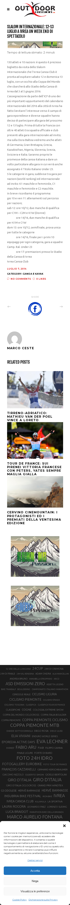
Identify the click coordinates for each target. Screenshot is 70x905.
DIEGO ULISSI (56, 731)
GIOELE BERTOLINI (56, 774)
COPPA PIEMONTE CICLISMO (45, 720)
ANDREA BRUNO (19, 678)
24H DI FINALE (7, 673)
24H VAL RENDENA (25, 674)
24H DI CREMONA (53, 668)
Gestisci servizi (35, 860)
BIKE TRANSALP (8, 689)
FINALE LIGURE (25, 753)
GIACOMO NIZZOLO (13, 774)
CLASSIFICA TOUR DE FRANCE (51, 705)
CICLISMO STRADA (51, 700)
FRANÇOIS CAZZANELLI (19, 769)
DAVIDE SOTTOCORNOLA (20, 731)
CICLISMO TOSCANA (14, 704)
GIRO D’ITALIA (47, 779)
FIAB (41, 747)
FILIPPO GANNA (54, 747)
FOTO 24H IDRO (35, 757)
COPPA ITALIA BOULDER (53, 714)
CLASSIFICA (31, 705)
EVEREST (10, 748)
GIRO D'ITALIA (19, 780)
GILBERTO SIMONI (34, 774)
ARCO (56, 679)
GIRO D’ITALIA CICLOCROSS (21, 785)
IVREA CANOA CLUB (20, 801)
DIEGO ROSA (41, 730)
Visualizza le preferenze (35, 891)
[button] (64, 826)
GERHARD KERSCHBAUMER (52, 769)
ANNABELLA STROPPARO (40, 679)
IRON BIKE (47, 796)
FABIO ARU (26, 747)
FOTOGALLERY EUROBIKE (22, 764)
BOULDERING (23, 689)
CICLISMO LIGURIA (44, 694)
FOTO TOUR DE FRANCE (55, 764)
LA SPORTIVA (55, 801)
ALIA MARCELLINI (60, 674)
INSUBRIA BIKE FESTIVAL (22, 796)
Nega (35, 881)
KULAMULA (40, 801)
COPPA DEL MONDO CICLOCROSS (21, 714)
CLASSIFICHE (13, 709)
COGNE (26, 709)
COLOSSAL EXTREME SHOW (48, 709)
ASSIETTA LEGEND (54, 684)
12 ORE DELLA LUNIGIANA (18, 669)
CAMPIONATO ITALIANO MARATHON (50, 689)
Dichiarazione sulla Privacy (43, 899)
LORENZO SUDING (57, 806)
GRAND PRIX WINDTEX (50, 785)
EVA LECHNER (52, 741)
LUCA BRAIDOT (17, 811)
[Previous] (17, 306)
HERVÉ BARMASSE (55, 790)
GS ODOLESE (9, 790)
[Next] (53, 306)
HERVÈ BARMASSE (29, 790)
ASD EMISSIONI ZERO (25, 683)
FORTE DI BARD (43, 752)
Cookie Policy (19, 899)
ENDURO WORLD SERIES (45, 736)
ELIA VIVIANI (20, 736)
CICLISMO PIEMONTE (25, 699)
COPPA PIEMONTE (11, 720)
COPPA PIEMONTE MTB (34, 725)
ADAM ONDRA (43, 673)
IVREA (59, 795)
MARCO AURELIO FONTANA (34, 817)
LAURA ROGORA (14, 806)
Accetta (35, 870)
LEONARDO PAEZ (36, 807)
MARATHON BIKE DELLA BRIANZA (46, 812)
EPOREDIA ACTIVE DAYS (18, 742)
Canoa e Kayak (33, 273)
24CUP (37, 668)
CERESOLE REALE (21, 694)
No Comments (21, 278)
